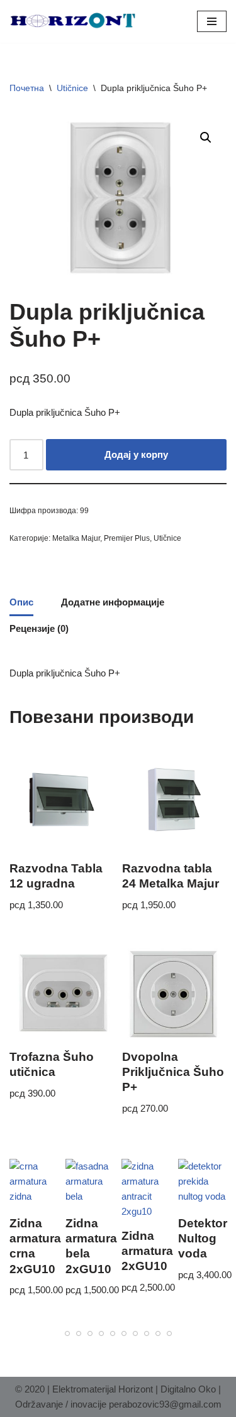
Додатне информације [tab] (112, 602)
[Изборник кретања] (212, 21)
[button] (205, 137)
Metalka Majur (76, 538)
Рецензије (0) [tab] (39, 628)
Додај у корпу (136, 454)
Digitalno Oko (188, 1389)
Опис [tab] (21, 602)
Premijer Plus (127, 538)
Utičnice (72, 88)
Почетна (26, 88)
